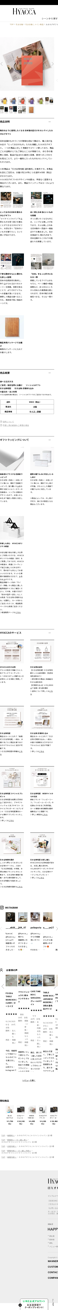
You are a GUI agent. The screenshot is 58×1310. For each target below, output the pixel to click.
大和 (35, 406)
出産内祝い (11, 1146)
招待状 (51, 1240)
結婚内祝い (11, 1157)
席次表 (51, 1236)
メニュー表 (53, 1247)
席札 (51, 1243)
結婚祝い (11, 1135)
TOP (12, 24)
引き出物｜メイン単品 (34, 24)
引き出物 (19, 24)
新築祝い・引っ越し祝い (17, 1140)
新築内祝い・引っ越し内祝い (19, 1150)
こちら (18, 612)
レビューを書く (28, 1080)
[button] (2, 64)
